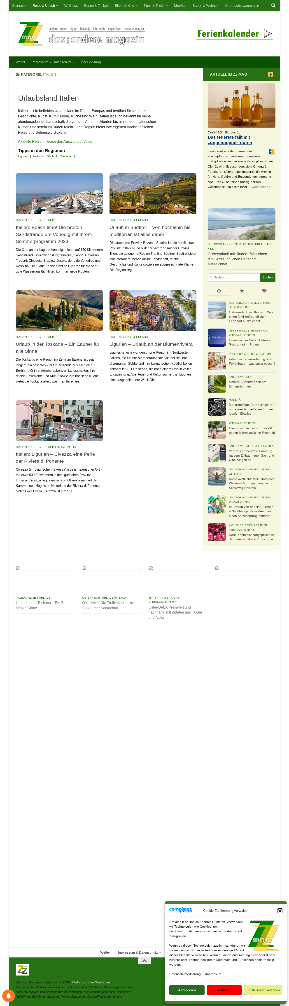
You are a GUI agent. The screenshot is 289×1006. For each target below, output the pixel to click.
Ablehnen (224, 990)
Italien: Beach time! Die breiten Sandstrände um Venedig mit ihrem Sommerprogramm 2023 (54, 234)
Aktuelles (236, 525)
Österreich (91, 597)
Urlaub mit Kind (239, 307)
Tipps (152, 597)
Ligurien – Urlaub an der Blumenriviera (151, 344)
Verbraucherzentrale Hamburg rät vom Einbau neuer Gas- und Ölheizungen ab (251, 455)
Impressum (213, 974)
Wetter (20, 62)
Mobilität (180, 5)
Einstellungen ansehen (263, 990)
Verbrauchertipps (242, 335)
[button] (280, 910)
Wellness (71, 5)
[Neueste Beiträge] (219, 291)
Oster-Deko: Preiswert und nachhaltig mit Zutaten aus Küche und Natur (175, 612)
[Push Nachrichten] (8, 996)
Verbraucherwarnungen (242, 5)
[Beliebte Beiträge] (241, 291)
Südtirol (52, 156)
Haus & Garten (264, 446)
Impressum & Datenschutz (51, 62)
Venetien (66, 156)
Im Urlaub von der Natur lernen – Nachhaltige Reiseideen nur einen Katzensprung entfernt (251, 511)
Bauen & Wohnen (205, 5)
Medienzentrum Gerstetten (91, 982)
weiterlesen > (261, 187)
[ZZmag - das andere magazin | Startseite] (80, 33)
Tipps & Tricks (154, 5)
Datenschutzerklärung (185, 974)
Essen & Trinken (96, 5)
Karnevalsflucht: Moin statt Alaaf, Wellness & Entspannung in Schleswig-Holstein (252, 483)
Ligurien (23, 156)
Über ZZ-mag (91, 62)
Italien (21, 220)
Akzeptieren (187, 990)
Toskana (38, 156)
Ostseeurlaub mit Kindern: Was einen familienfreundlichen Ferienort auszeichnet (237, 259)
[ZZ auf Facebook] (270, 74)
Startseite (19, 5)
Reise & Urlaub (44, 5)
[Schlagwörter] (264, 291)
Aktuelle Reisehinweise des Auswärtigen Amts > (56, 141)
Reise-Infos (66, 447)
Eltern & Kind (124, 5)
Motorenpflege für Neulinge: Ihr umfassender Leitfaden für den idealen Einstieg (251, 409)
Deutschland (218, 244)
